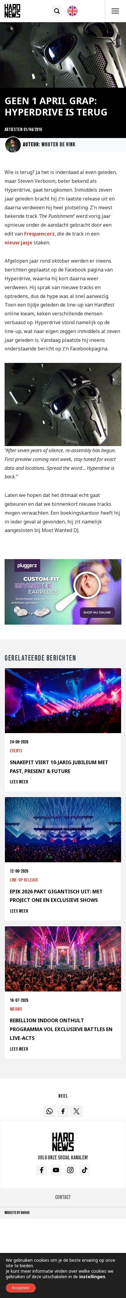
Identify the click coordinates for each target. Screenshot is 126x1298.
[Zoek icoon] (57, 11)
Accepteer (21, 1287)
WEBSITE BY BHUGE (17, 1212)
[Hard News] (12, 10)
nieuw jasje (18, 242)
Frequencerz (39, 233)
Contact (63, 1197)
